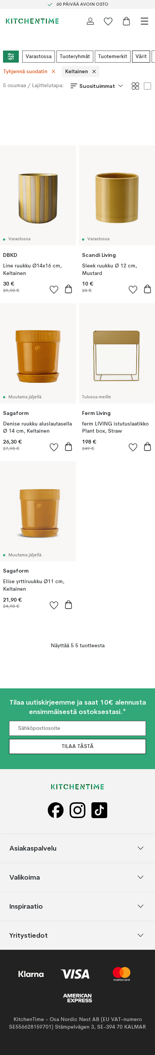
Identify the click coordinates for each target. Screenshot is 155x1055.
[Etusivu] (32, 21)
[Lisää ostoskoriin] (68, 288)
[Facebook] (56, 810)
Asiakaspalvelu (32, 847)
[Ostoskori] (126, 21)
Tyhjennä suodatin (25, 71)
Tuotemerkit (112, 56)
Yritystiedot (28, 935)
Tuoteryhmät (75, 56)
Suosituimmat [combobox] (97, 86)
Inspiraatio (26, 905)
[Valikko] (144, 21)
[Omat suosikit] (108, 21)
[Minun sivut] (90, 21)
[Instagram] (77, 810)
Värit (141, 56)
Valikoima (24, 876)
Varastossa (39, 56)
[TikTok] (99, 810)
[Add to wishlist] (54, 289)
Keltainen (76, 71)
